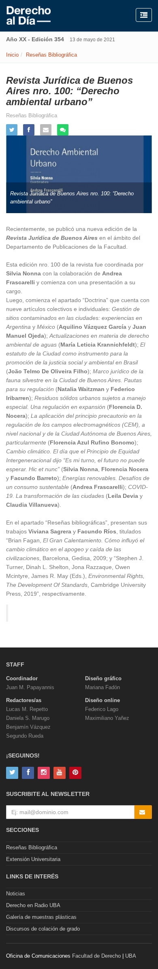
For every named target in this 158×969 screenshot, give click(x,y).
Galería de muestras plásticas (41, 917)
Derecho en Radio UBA (33, 905)
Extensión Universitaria (33, 859)
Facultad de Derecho (96, 956)
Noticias (15, 894)
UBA (130, 956)
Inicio (12, 55)
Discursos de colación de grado (43, 929)
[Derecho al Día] (28, 16)
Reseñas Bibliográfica (51, 55)
